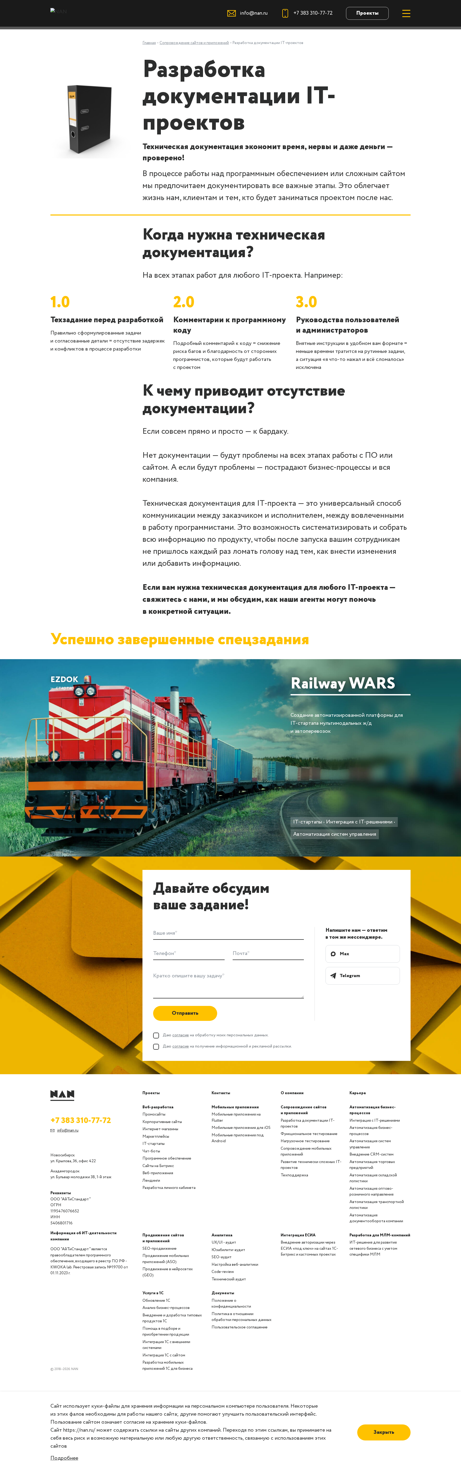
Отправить (185, 1013)
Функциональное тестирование (309, 1134)
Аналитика (222, 1235)
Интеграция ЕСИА (298, 1235)
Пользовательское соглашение (240, 1327)
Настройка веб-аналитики (235, 1265)
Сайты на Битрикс (158, 1166)
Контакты (221, 1093)
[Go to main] (62, 1095)
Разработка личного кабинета (169, 1188)
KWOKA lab (61, 1267)
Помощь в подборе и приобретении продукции (165, 1332)
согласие (180, 1035)
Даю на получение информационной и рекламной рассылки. (227, 1046)
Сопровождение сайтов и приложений (304, 1110)
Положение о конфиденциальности (231, 1304)
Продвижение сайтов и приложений (163, 1238)
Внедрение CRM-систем (371, 1154)
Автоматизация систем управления (334, 834)
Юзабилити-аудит (228, 1250)
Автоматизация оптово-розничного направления (371, 1192)
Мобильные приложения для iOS (241, 1128)
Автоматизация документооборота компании (376, 1218)
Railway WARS (343, 685)
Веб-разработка (157, 1107)
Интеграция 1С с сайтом (163, 1355)
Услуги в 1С (153, 1293)
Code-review (223, 1272)
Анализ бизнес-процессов (166, 1308)
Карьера (357, 1093)
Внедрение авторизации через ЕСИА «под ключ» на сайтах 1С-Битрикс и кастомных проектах (309, 1248)
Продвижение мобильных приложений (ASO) (165, 1259)
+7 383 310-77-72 (80, 1121)
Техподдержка (294, 1175)
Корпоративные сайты (162, 1122)
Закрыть (383, 1432)
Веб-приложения (157, 1173)
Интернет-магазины (160, 1129)
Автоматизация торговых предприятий (372, 1165)
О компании (292, 1093)
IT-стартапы (307, 822)
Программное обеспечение (166, 1158)
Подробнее (64, 1458)
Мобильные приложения (235, 1107)
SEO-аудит (222, 1257)
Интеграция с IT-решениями (359, 822)
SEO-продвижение (159, 1249)
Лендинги (151, 1181)
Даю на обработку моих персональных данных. (216, 1035)
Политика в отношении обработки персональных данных (242, 1317)
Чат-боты (151, 1151)
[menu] (406, 13)
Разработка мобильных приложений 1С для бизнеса (167, 1366)
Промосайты (153, 1114)
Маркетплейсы (155, 1137)
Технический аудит (229, 1279)
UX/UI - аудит (224, 1242)
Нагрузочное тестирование (305, 1141)
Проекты (367, 13)
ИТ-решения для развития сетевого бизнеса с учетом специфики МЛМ (373, 1248)
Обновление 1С (156, 1301)
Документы (223, 1293)
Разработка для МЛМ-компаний (379, 1235)
